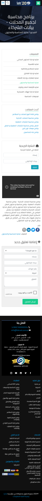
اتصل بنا (38, 417)
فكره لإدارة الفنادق (31, 73)
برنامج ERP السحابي (13, 384)
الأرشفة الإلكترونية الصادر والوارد (11, 394)
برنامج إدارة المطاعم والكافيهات (13, 413)
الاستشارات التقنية (34, 463)
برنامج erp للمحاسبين (31, 132)
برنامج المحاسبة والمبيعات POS (11, 388)
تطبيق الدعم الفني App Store (12, 455)
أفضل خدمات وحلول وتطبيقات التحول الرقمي (32, 467)
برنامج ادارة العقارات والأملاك (13, 427)
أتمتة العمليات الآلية (34, 459)
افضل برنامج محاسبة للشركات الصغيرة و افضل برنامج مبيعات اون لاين (21, 127)
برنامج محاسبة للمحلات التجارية (27, 118)
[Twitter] (26, 373)
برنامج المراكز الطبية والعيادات (13, 419)
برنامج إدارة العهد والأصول (11, 398)
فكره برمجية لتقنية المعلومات (16, 495)
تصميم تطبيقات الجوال (33, 449)
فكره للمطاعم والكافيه (30, 68)
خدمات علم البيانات (34, 479)
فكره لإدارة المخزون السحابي (28, 59)
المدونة (37, 387)
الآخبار (38, 391)
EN (3, 3)
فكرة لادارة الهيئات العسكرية (28, 91)
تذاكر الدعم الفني (14, 442)
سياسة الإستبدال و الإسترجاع (34, 413)
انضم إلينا (16, 465)
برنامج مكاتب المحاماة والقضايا (12, 408)
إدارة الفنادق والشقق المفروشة (12, 402)
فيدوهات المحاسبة (32, 96)
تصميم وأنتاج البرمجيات (33, 445)
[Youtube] (16, 373)
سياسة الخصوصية (34, 408)
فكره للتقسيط (33, 64)
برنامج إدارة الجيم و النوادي (11, 423)
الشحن (38, 398)
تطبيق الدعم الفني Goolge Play (11, 450)
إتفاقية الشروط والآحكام (32, 394)
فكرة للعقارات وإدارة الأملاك (28, 78)
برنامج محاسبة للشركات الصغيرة (27, 121)
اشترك (35, 167)
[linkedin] (21, 373)
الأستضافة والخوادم (34, 456)
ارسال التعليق (30, 302)
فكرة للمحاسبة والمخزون (29, 82)
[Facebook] (30, 373)
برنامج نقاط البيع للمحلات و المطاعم (26, 114)
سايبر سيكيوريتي (35, 482)
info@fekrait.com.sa (19, 330)
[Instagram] (11, 373)
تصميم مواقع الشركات (33, 438)
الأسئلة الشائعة (14, 445)
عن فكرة (37, 384)
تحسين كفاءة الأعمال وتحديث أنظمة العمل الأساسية (33, 473)
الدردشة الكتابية (14, 438)
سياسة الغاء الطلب (34, 405)
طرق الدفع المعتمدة (33, 401)
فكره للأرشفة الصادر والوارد (28, 87)
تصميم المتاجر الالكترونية (32, 442)
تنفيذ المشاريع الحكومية (32, 452)
